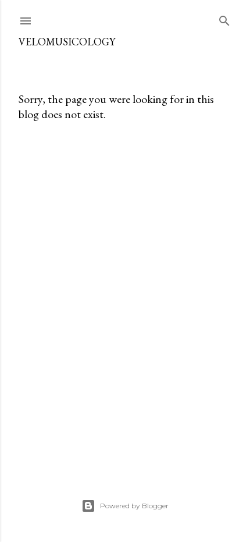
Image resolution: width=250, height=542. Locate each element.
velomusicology (67, 41)
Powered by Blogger (134, 505)
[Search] (224, 18)
